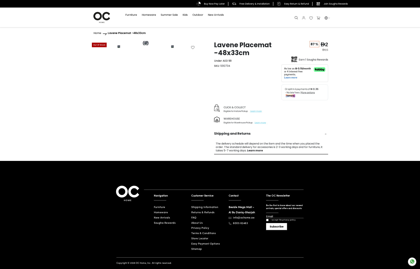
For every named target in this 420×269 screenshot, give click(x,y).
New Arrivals (162, 218)
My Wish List (311, 18)
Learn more (256, 111)
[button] (326, 18)
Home (97, 33)
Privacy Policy (200, 228)
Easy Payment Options (205, 244)
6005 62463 (240, 223)
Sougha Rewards (165, 223)
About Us (197, 223)
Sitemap (196, 249)
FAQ (194, 218)
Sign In (303, 18)
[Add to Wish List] (192, 47)
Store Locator (199, 238)
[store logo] (102, 17)
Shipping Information (204, 207)
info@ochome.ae (243, 218)
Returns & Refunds (203, 212)
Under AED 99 (222, 61)
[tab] (271, 133)
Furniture (159, 207)
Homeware (161, 212)
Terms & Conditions (203, 233)
